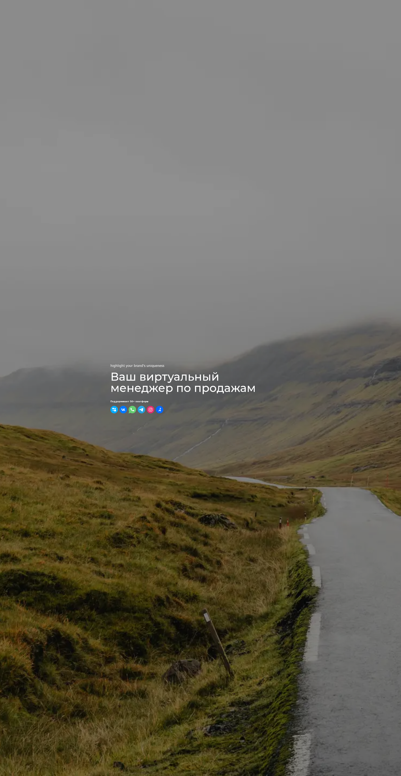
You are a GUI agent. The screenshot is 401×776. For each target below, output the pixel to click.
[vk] (123, 409)
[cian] (159, 409)
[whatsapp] (132, 409)
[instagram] (150, 409)
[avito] (114, 409)
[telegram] (141, 409)
